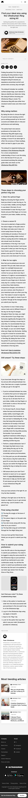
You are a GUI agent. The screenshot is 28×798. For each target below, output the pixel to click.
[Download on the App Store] (9, 775)
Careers (3, 748)
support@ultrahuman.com (16, 476)
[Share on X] (7, 67)
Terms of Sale (5, 783)
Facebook (18, 748)
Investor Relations (6, 758)
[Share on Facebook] (11, 67)
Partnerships (4, 752)
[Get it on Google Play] (19, 775)
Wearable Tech (15, 6)
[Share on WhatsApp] (15, 67)
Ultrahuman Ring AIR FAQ (9, 165)
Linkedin (18, 752)
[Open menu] (25, 2)
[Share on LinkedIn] (2, 67)
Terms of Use (22, 783)
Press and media (5, 762)
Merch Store (4, 745)
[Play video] (14, 177)
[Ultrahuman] (2, 2)
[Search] (21, 2)
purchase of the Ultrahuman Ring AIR (12, 150)
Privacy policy (14, 783)
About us (3, 742)
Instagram (18, 745)
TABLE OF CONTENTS (8, 58)
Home (10, 6)
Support (3, 755)
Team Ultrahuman (19, 32)
